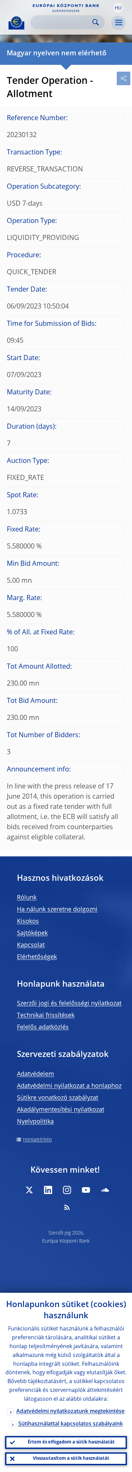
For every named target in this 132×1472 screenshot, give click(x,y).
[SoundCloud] (105, 1190)
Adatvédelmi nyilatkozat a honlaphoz (69, 1086)
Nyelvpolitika (35, 1122)
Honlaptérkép (37, 1139)
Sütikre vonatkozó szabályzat (57, 1098)
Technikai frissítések (45, 1015)
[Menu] (118, 23)
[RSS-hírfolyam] (67, 1207)
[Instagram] (67, 1190)
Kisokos (28, 921)
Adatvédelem (35, 1074)
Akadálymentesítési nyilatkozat (60, 1110)
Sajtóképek (32, 933)
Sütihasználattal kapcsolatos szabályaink (70, 1424)
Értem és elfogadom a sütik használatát (71, 1442)
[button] (118, 8)
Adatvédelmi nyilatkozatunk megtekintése (70, 1411)
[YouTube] (86, 1190)
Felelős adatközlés (43, 1027)
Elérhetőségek (37, 957)
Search (95, 22)
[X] (29, 1190)
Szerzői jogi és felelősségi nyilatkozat (69, 1004)
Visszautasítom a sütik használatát (71, 1458)
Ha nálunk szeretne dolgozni (57, 910)
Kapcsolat (31, 945)
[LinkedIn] (48, 1190)
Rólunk (27, 898)
